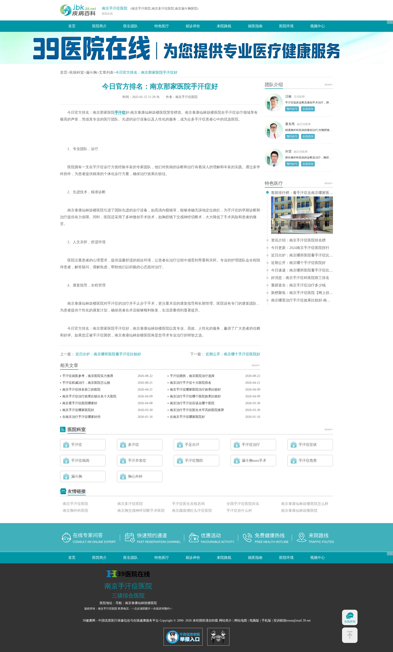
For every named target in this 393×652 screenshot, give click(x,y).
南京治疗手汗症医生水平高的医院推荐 (197, 410)
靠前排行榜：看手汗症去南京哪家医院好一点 (302, 193)
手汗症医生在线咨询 (188, 504)
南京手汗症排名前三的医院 (81, 389)
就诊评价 (193, 26)
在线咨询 (307, 108)
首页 (72, 26)
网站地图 (240, 620)
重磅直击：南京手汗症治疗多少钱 (298, 285)
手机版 (266, 620)
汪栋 (288, 96)
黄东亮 (290, 124)
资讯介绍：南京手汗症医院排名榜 (298, 240)
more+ (256, 365)
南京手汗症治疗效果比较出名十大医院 (89, 396)
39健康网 (89, 620)
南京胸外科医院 (75, 510)
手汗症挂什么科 (239, 510)
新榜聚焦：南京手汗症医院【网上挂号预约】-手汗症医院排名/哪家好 (302, 293)
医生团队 (130, 26)
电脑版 (254, 620)
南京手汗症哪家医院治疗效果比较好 (195, 389)
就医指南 (255, 26)
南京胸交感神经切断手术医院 (141, 510)
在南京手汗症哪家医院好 (187, 417)
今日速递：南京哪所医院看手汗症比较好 (302, 270)
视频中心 (317, 26)
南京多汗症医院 (130, 504)
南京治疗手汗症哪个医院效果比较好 (195, 396)
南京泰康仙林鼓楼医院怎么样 (304, 504)
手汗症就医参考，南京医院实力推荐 (87, 376)
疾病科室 (76, 72)
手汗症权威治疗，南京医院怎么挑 (86, 382)
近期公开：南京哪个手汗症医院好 (233, 354)
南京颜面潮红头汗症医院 (192, 510)
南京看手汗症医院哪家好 (79, 403)
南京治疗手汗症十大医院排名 (190, 382)
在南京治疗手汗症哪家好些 (81, 417)
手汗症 (120, 112)
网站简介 (225, 620)
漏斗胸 (91, 72)
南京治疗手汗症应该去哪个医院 (192, 403)
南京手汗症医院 (114, 8)
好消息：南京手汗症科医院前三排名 (300, 278)
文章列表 (106, 72)
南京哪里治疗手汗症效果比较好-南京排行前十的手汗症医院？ (302, 300)
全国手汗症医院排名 (243, 504)
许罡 (288, 151)
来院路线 (224, 26)
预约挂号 (292, 108)
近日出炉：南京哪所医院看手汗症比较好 (108, 354)
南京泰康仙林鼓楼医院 (299, 510)
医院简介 (99, 26)
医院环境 (286, 26)
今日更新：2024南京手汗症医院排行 (300, 248)
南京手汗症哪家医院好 (78, 410)
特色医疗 (161, 26)
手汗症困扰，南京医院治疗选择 (192, 376)
